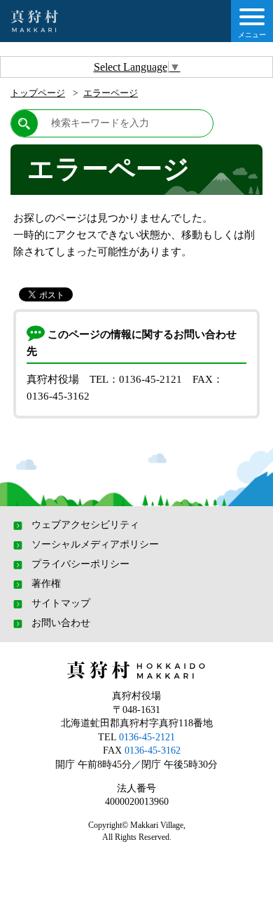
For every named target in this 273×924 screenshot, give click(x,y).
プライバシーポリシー (80, 564)
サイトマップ (60, 604)
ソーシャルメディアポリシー (95, 545)
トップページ (37, 93)
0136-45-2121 (147, 737)
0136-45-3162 (153, 750)
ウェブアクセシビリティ (85, 525)
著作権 (46, 584)
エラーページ (110, 93)
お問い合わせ (60, 623)
